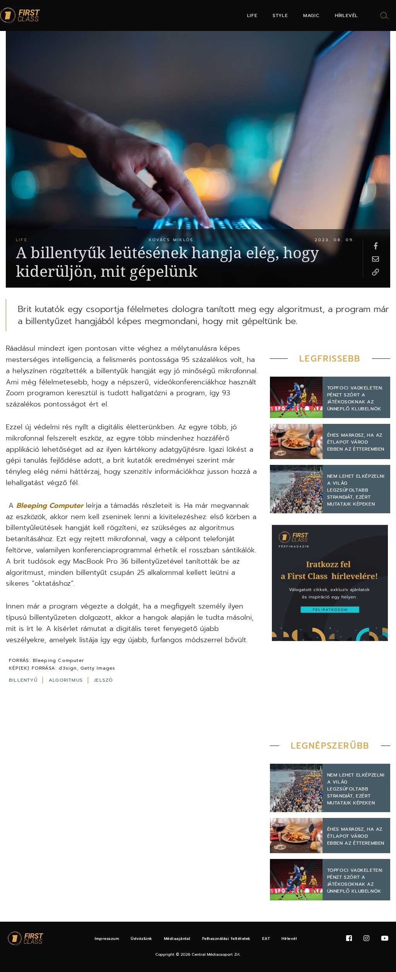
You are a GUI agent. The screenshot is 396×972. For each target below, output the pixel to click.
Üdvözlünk (141, 938)
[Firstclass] (20, 16)
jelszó (103, 680)
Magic (311, 15)
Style (280, 15)
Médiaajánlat (177, 938)
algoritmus (67, 680)
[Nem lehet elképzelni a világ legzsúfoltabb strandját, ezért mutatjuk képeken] (296, 489)
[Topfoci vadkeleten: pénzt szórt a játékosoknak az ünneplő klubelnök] (296, 397)
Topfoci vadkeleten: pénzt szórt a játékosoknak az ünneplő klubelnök (355, 398)
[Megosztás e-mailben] (375, 258)
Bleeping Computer (49, 505)
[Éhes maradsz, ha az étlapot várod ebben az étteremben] (296, 441)
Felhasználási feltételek (226, 938)
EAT (266, 938)
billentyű (24, 680)
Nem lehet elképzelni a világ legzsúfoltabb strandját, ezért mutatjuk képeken (356, 490)
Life (252, 15)
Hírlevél (346, 15)
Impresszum (107, 938)
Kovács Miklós (171, 240)
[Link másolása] (375, 271)
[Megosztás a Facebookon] (375, 245)
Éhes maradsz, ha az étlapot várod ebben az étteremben (355, 442)
